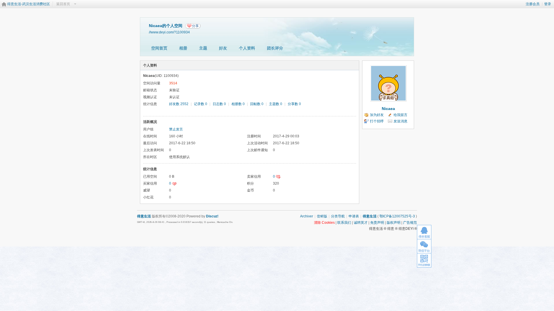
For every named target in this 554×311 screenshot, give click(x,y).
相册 (183, 48)
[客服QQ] (424, 232)
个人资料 (247, 48)
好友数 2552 (178, 104)
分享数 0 (294, 104)
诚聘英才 (361, 223)
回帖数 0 (256, 104)
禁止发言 (176, 129)
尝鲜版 (322, 216)
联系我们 (344, 223)
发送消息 (400, 121)
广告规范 (410, 223)
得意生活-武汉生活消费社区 (28, 4)
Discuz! (212, 216)
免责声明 (377, 223)
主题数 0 (275, 104)
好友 (223, 48)
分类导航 (338, 216)
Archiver (306, 216)
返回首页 (63, 4)
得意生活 (370, 216)
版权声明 (393, 223)
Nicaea (388, 108)
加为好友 (377, 115)
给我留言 (400, 115)
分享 (195, 26)
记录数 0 (200, 104)
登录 (547, 4)
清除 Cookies (324, 223)
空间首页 (159, 48)
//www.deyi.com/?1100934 (169, 32)
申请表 (354, 216)
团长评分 (275, 48)
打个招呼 (377, 121)
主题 (203, 48)
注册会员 (533, 4)
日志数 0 (219, 104)
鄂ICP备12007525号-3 (397, 216)
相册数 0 (238, 104)
